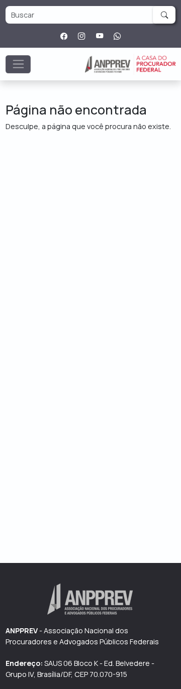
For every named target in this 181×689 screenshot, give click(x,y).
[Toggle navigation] (18, 64)
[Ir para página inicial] (130, 64)
